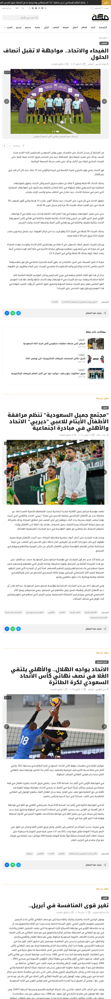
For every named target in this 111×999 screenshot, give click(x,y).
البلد (93, 27)
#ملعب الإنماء (75, 612)
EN (17, 8)
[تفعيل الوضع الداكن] (23, 8)
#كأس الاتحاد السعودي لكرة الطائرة (83, 854)
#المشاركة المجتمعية (98, 618)
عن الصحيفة (6, 8)
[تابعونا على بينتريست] (33, 8)
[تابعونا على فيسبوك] (42, 8)
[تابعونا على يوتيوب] (36, 8)
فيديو (18, 27)
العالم (84, 27)
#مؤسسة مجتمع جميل (35, 612)
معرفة (66, 27)
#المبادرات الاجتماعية (13, 612)
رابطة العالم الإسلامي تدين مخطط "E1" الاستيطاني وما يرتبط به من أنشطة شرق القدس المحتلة (51, 2)
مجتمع (28, 27)
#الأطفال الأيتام (91, 612)
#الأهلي (51, 612)
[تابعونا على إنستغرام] (39, 8)
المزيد (9, 27)
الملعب (55, 27)
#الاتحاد (55, 302)
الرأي (46, 27)
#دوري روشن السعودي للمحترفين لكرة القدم (79, 302)
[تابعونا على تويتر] (46, 8)
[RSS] (30, 8)
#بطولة (30, 854)
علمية (37, 27)
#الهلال (62, 854)
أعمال (75, 27)
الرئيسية (103, 27)
